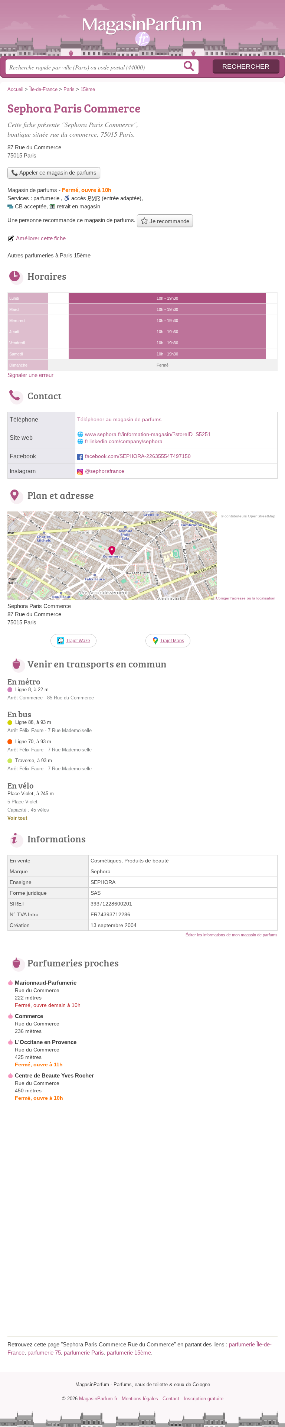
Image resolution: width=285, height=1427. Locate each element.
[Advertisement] (215, 151)
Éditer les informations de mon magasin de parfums (232, 935)
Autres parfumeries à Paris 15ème (49, 255)
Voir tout (17, 818)
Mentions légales (140, 1398)
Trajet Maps (172, 640)
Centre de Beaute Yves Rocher (54, 1075)
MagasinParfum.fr (142, 31)
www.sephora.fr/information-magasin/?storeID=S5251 (148, 434)
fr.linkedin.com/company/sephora (124, 441)
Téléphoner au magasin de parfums (119, 419)
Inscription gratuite (203, 1398)
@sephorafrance (104, 471)
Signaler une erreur (30, 375)
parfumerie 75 (44, 1352)
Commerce (29, 1016)
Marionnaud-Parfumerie (45, 982)
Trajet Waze (78, 640)
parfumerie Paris (84, 1352)
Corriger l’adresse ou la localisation (245, 598)
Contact (171, 1398)
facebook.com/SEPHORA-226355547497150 (138, 456)
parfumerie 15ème (129, 1352)
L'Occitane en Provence (45, 1042)
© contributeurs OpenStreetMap (248, 516)
